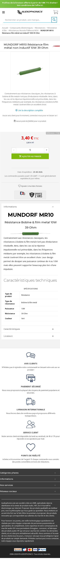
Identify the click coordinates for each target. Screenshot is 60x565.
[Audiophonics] (30, 12)
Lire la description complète (30, 110)
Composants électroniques (21, 28)
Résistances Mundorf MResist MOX (24, 30)
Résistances (40, 28)
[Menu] (3, 12)
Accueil (5, 28)
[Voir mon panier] (57, 12)
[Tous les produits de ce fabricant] (56, 46)
